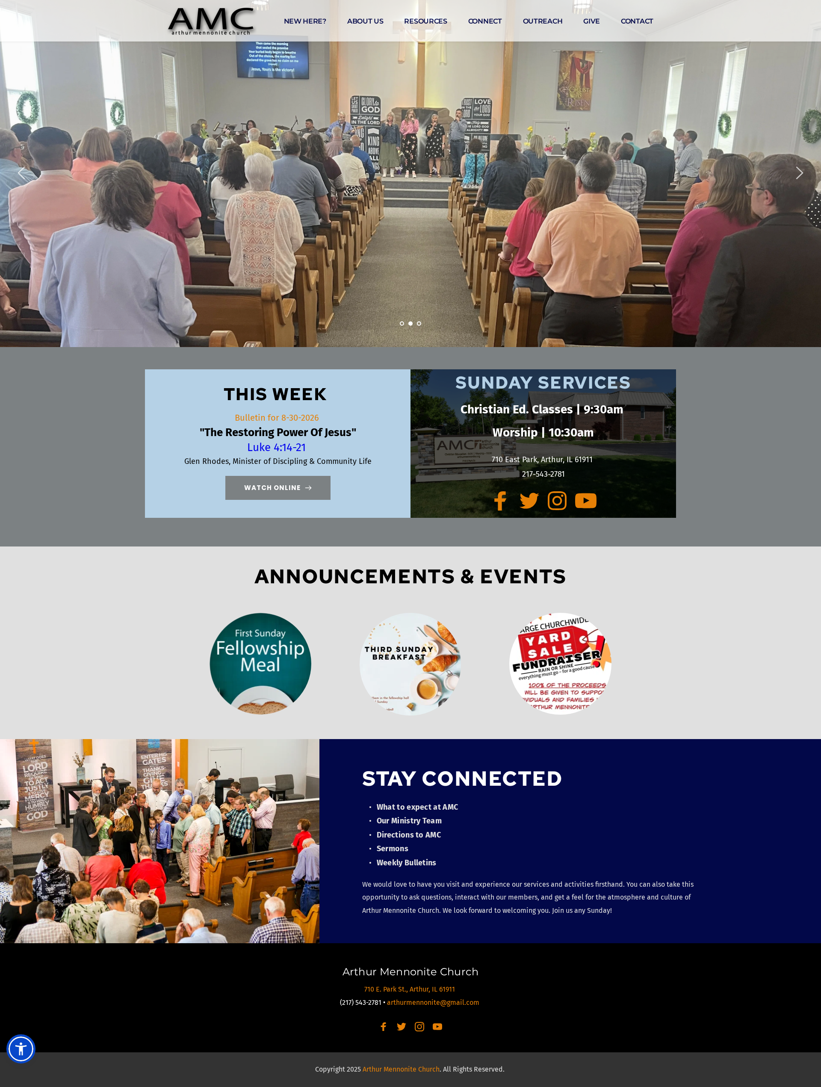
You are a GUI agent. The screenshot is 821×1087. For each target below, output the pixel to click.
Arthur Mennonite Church (411, 971)
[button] (21, 1049)
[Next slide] (799, 173)
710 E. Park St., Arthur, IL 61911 (410, 989)
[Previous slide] (22, 173)
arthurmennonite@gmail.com (434, 1002)
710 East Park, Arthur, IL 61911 (543, 459)
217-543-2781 (543, 474)
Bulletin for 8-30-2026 (278, 418)
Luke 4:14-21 (278, 447)
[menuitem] (305, 21)
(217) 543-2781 (360, 1002)
